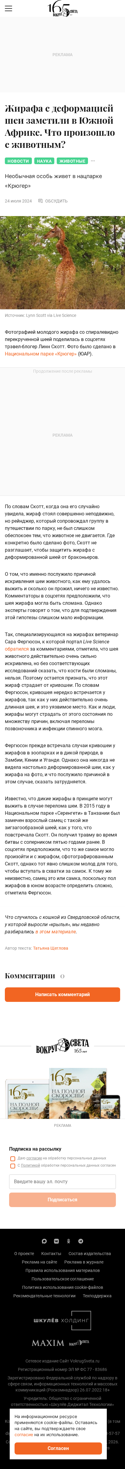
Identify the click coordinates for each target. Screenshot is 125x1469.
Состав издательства (90, 1253)
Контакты (51, 1253)
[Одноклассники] (68, 1240)
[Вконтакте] (56, 1240)
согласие (34, 1158)
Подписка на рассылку (35, 1149)
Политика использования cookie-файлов (62, 1287)
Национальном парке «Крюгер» (41, 354)
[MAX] (44, 1240)
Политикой (30, 1165)
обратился (17, 649)
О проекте (24, 1253)
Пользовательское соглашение (63, 1278)
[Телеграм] (80, 1240)
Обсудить (56, 201)
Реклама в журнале (83, 1262)
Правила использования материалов (62, 1270)
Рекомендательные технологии (44, 1295)
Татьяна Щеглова (50, 948)
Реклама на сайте (39, 1262)
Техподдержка (97, 1295)
